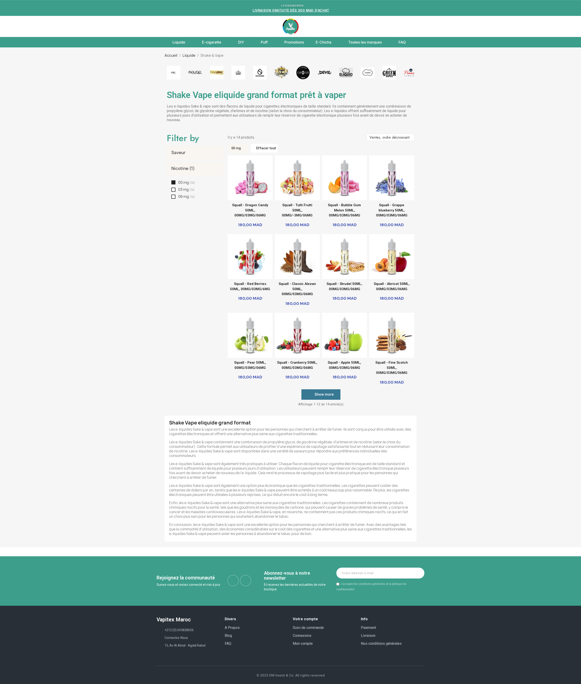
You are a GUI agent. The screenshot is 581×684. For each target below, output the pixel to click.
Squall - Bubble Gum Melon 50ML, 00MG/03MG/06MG (344, 210)
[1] (418, 573)
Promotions (294, 42)
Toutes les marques (365, 42)
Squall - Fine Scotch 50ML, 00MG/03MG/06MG (391, 367)
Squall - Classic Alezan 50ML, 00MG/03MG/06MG (297, 289)
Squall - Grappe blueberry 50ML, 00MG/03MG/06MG (391, 210)
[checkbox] (173, 182)
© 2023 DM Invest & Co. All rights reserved (290, 675)
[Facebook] (233, 580)
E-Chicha (323, 42)
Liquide (178, 42)
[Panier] (420, 26)
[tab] (195, 152)
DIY (241, 42)
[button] (159, 26)
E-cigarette (211, 42)
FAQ (402, 42)
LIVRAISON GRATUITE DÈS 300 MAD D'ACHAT (291, 10)
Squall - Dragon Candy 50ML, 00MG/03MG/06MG (250, 210)
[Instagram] (245, 580)
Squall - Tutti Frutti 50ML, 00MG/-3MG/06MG (297, 210)
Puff (264, 42)
